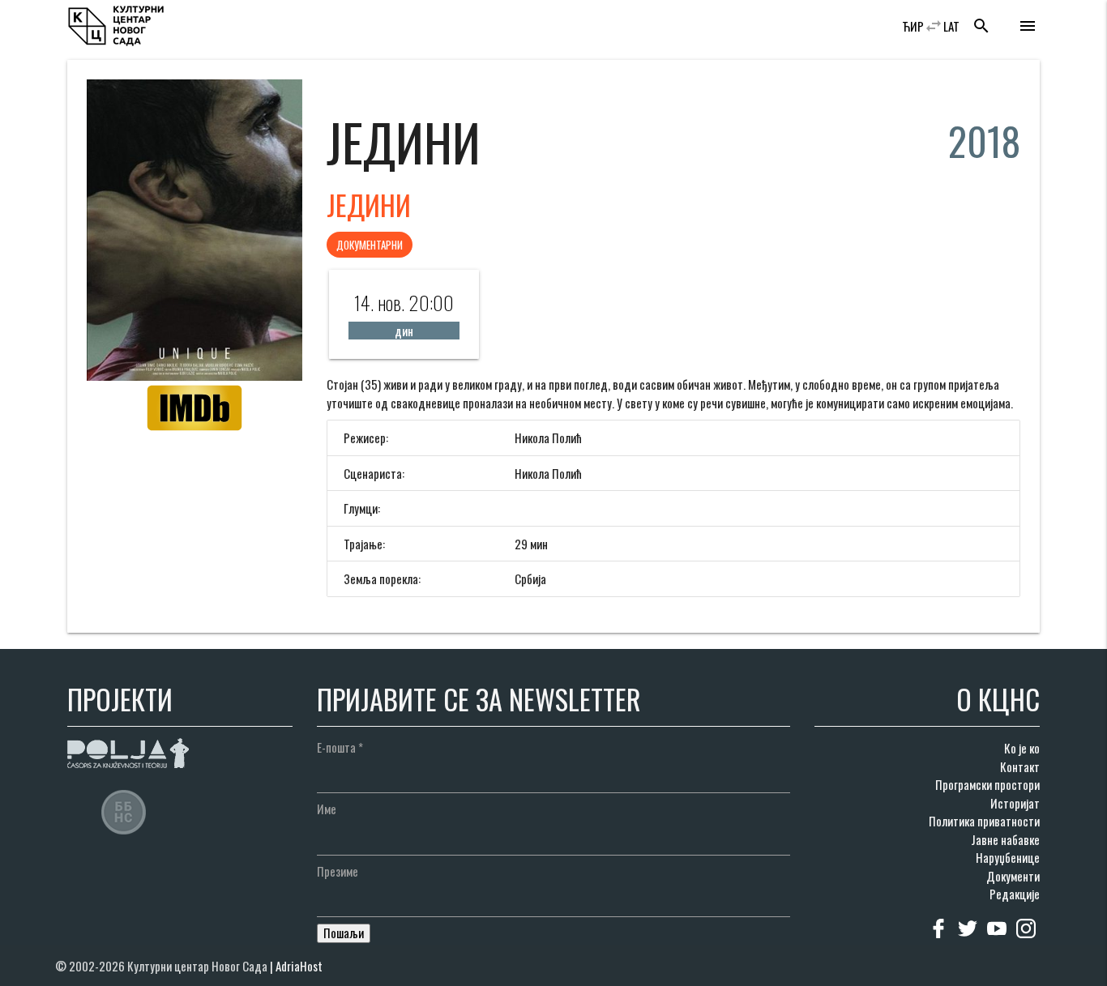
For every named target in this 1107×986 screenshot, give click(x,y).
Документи (1013, 876)
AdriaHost (299, 966)
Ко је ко (1022, 748)
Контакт (1020, 766)
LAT (951, 26)
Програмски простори (987, 784)
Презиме (337, 871)
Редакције (1014, 894)
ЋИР (913, 26)
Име (326, 808)
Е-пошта (340, 747)
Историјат (1015, 803)
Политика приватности (984, 821)
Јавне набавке (1005, 839)
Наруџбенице (1008, 857)
